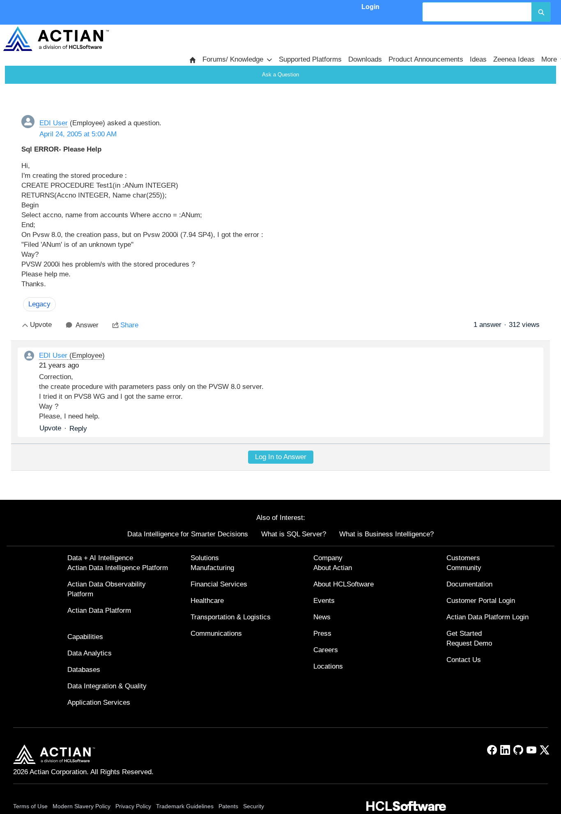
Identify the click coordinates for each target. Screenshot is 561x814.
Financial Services (219, 584)
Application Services (98, 702)
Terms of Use (30, 806)
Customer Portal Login (480, 601)
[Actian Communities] (56, 38)
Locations (328, 666)
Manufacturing (212, 568)
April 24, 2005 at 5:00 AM (78, 134)
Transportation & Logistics (231, 617)
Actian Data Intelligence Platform (117, 568)
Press (322, 633)
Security (253, 806)
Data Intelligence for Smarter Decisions (187, 534)
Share (129, 325)
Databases (83, 670)
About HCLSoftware (343, 584)
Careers (325, 650)
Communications (216, 633)
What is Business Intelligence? (386, 534)
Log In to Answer (280, 457)
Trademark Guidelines (185, 806)
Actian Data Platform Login (487, 617)
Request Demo (469, 643)
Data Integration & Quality (107, 686)
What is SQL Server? (293, 534)
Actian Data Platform (99, 610)
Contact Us (463, 660)
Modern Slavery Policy (81, 806)
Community (463, 568)
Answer (87, 325)
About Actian (332, 568)
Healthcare (207, 601)
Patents (228, 806)
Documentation (469, 584)
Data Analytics (89, 653)
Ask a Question (280, 74)
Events (324, 601)
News (322, 617)
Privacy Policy (133, 806)
